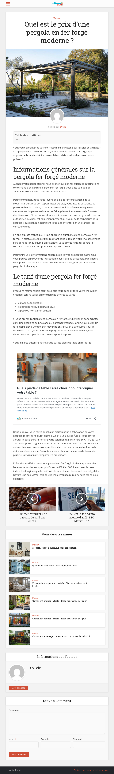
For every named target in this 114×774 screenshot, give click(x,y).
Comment (14, 710)
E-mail (45, 739)
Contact (77, 770)
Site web (77, 739)
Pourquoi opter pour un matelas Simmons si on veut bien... (59, 584)
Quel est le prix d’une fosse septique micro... (55, 565)
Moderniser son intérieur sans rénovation (54, 547)
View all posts (18, 687)
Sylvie (63, 126)
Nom (12, 739)
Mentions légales (100, 770)
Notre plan (86, 770)
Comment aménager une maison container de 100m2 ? (61, 636)
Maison (57, 18)
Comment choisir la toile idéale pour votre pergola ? (59, 601)
